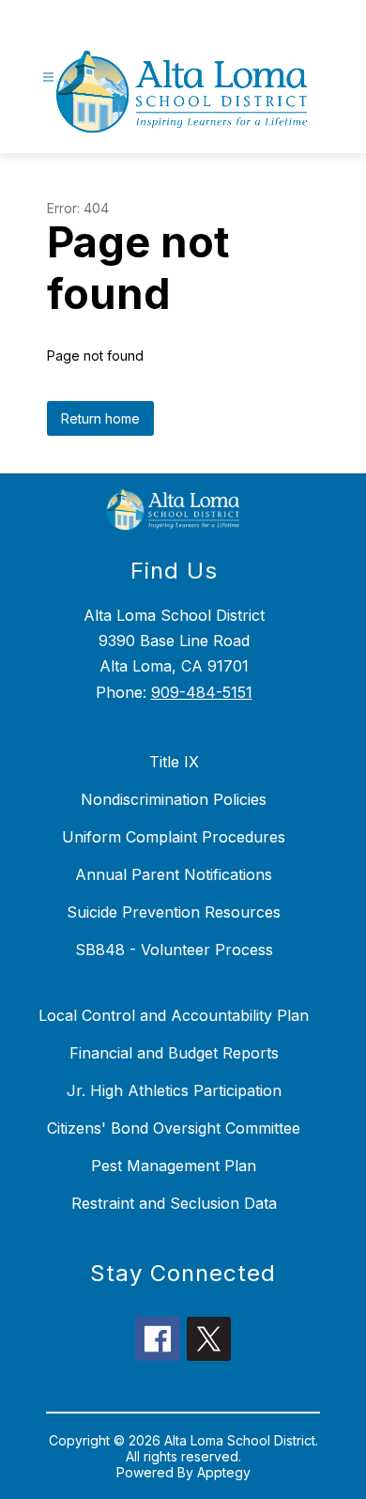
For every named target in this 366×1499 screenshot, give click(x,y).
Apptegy (224, 1472)
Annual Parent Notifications (173, 874)
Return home (100, 418)
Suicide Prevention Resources (174, 912)
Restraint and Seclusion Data (174, 1203)
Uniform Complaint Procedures (173, 836)
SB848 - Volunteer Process (174, 949)
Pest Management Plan (173, 1165)
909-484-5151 (201, 692)
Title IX (174, 761)
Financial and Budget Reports (174, 1052)
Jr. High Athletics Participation (174, 1090)
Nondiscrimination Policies (174, 799)
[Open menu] (48, 77)
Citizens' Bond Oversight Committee (173, 1128)
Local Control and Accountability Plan (173, 1015)
